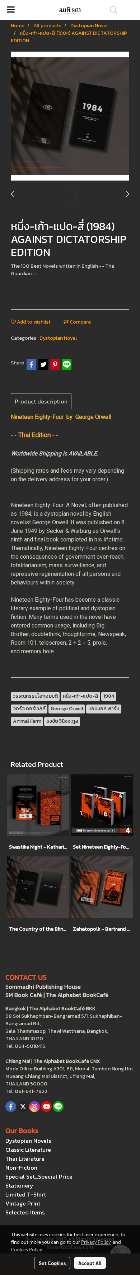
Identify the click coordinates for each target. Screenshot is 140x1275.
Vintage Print (22, 1203)
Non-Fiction (21, 1167)
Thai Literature (25, 1158)
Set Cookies (52, 1263)
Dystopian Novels (28, 1140)
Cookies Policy (26, 1249)
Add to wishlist (33, 322)
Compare (80, 322)
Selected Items (25, 1212)
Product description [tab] (41, 401)
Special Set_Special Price (39, 1176)
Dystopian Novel (58, 338)
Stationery (19, 1185)
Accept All (90, 1263)
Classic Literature (28, 1149)
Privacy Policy (96, 1241)
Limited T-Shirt (25, 1194)
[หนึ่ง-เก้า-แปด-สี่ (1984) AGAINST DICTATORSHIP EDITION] (70, 116)
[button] (111, 10)
